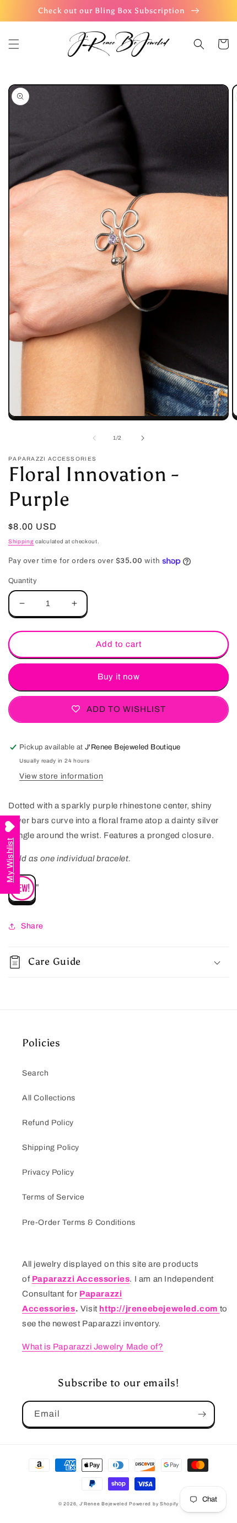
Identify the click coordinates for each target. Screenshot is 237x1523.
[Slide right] (143, 438)
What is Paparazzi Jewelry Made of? (92, 1346)
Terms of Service (53, 1197)
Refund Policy (48, 1123)
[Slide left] (94, 438)
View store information (61, 776)
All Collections (49, 1098)
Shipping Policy (50, 1147)
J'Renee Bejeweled (103, 1504)
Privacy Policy (48, 1172)
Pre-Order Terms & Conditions (79, 1222)
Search (35, 1073)
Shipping (21, 541)
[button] (14, 44)
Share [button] (32, 926)
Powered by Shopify (154, 1504)
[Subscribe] (202, 1414)
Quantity (22, 581)
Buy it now (119, 676)
